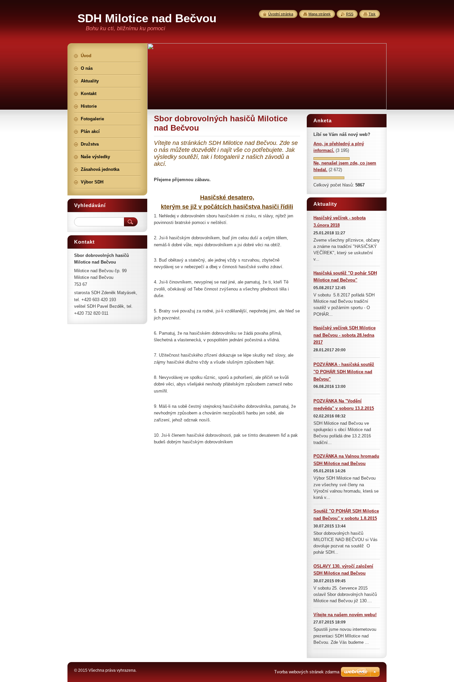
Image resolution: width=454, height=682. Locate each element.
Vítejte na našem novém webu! (345, 614)
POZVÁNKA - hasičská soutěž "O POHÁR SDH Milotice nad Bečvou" (343, 372)
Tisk (372, 14)
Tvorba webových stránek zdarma (306, 671)
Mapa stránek (319, 14)
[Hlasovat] (331, 158)
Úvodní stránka (280, 14)
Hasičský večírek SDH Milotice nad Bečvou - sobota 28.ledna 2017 (344, 335)
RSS (349, 14)
